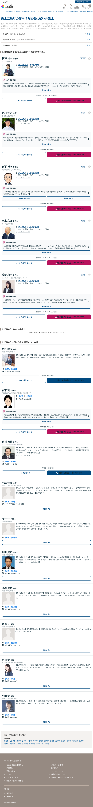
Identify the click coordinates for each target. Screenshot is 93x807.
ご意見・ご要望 (57, 765)
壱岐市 (52, 741)
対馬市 (46, 741)
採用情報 (9, 796)
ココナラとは (11, 774)
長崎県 (7, 369)
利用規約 (54, 768)
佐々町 (38, 744)
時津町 (6, 744)
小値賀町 (32, 744)
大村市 (30, 741)
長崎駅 (7, 464)
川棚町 (18, 744)
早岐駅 (21, 399)
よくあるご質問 (12, 777)
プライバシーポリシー (59, 771)
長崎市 (13, 461)
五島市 (57, 741)
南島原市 (75, 741)
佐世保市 (14, 369)
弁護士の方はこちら (83, 2)
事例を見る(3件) (24, 198)
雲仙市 (69, 741)
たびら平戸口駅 (10, 504)
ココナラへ (6, 2)
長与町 (81, 741)
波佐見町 (25, 744)
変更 (88, 34)
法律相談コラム (12, 771)
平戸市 (13, 502)
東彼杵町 (12, 744)
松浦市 (41, 741)
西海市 (63, 741)
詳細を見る (46, 509)
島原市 (18, 741)
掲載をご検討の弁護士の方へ (62, 777)
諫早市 (24, 741)
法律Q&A (9, 768)
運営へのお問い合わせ (14, 781)
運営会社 (9, 793)
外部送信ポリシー (58, 774)
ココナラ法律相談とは (14, 765)
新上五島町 (22, 65)
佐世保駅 (8, 371)
